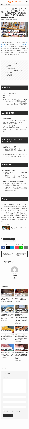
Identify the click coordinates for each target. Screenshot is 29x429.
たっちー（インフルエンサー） (9, 240)
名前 (4, 394)
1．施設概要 (8, 66)
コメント (5, 377)
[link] (14, 278)
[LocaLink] (14, 2)
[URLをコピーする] (26, 247)
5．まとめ (7, 77)
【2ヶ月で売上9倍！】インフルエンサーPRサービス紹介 (19, 228)
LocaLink (14, 275)
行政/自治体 (11, 17)
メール (5, 400)
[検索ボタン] (27, 2)
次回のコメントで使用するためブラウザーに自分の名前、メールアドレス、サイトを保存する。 (15, 410)
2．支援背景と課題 (10, 68)
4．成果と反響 (8, 75)
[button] (3, 247)
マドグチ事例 (5, 17)
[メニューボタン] (2, 2)
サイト (4, 405)
